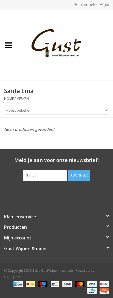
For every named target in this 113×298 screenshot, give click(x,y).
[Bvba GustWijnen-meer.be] (65, 44)
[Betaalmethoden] (18, 283)
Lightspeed (12, 276)
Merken (22, 98)
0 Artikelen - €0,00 (94, 4)
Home (9, 98)
